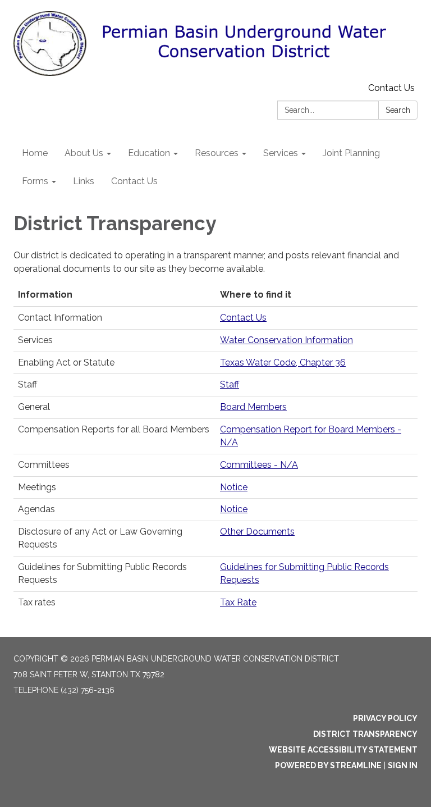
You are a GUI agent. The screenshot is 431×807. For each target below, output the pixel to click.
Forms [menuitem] (35, 181)
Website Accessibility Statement (343, 749)
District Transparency (365, 734)
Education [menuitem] (149, 153)
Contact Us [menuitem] (134, 181)
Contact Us (391, 88)
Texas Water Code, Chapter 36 (283, 362)
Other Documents (257, 531)
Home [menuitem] (35, 153)
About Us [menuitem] (84, 153)
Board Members (253, 407)
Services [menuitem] (280, 153)
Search (398, 110)
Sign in (403, 765)
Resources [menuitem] (217, 153)
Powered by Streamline (328, 765)
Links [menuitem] (83, 181)
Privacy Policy (385, 718)
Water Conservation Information (286, 340)
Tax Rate (238, 602)
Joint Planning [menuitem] (351, 153)
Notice (233, 487)
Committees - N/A (259, 464)
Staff (229, 384)
